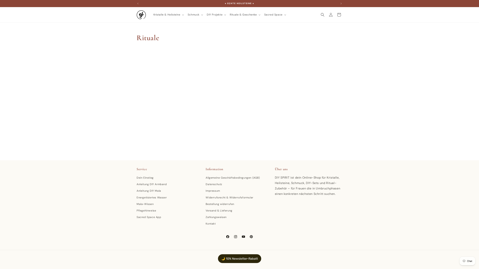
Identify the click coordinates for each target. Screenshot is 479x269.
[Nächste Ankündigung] (341, 3)
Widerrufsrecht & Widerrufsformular (229, 197)
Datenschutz (214, 184)
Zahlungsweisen (216, 217)
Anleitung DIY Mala (149, 190)
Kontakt (211, 223)
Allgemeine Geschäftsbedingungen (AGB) (233, 177)
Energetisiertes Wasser (152, 197)
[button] (168, 14)
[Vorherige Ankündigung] (138, 3)
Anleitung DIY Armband (152, 184)
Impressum (213, 190)
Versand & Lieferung (219, 210)
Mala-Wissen (145, 204)
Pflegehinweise (146, 210)
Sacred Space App (149, 217)
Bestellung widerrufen (220, 204)
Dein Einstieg (145, 177)
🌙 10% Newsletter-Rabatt (239, 258)
